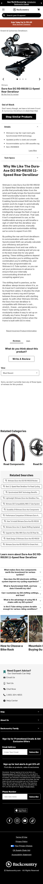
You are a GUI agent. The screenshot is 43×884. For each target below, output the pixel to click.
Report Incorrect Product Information (21, 330)
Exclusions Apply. (8, 774)
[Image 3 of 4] (23, 79)
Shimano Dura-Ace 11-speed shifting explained (23, 527)
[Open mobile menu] (3, 9)
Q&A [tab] (28, 341)
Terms (22, 786)
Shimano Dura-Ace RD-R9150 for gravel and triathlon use (24, 544)
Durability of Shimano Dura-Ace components (23, 509)
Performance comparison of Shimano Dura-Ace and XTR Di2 (24, 515)
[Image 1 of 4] (17, 79)
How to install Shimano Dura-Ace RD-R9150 (23, 521)
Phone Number (9, 791)
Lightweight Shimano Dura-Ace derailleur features (24, 498)
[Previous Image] (3, 79)
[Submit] (4, 15)
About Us (4, 720)
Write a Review (21, 358)
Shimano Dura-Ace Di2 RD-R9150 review (23, 481)
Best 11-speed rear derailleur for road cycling (23, 486)
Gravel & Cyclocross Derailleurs (13, 30)
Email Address (9, 747)
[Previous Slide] (1, 3)
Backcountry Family (9, 728)
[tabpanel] (21, 368)
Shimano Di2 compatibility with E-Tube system (23, 504)
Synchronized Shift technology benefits (22, 492)
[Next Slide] (41, 3)
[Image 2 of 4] (20, 79)
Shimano (4, 85)
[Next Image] (40, 79)
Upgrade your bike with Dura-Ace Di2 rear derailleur (24, 533)
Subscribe (34, 752)
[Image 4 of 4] (25, 79)
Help (2, 711)
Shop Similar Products (19, 116)
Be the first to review (10, 94)
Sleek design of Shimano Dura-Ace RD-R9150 (22, 538)
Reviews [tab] (16, 340)
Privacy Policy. (30, 786)
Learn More (33, 150)
